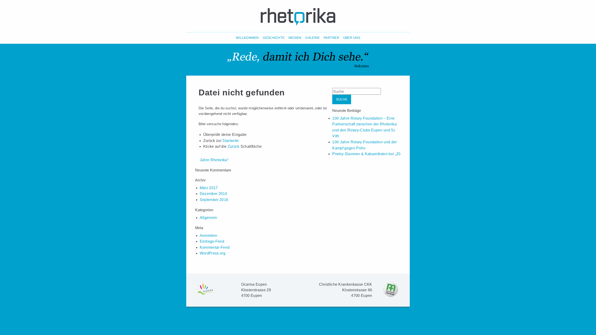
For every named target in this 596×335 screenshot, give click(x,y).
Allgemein (208, 218)
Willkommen (247, 38)
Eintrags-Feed (212, 241)
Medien (294, 38)
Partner (331, 38)
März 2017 (209, 188)
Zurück (234, 146)
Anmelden (208, 236)
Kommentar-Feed (215, 247)
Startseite (230, 141)
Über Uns (351, 38)
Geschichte (274, 38)
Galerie (312, 38)
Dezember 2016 (213, 194)
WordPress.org (212, 253)
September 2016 (214, 200)
